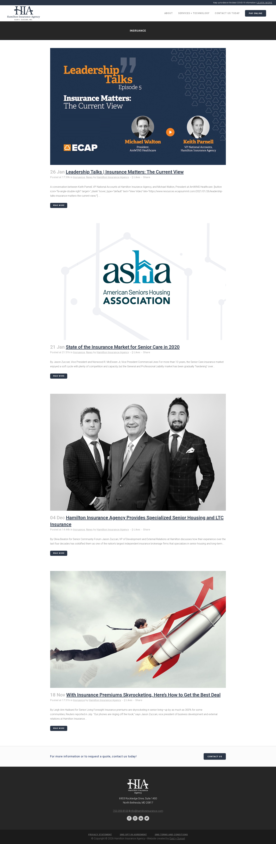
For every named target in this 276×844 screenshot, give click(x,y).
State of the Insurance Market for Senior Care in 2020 (123, 347)
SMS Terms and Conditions (171, 834)
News (89, 177)
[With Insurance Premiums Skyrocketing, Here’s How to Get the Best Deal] (138, 629)
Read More (58, 205)
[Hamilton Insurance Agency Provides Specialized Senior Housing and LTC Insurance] (138, 452)
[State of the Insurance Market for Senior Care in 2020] (138, 281)
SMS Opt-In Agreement (133, 834)
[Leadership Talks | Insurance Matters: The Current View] (138, 106)
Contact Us (214, 756)
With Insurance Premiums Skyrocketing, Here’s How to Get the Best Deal (143, 695)
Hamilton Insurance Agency (113, 177)
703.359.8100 (121, 810)
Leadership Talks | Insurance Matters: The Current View (125, 172)
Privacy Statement (100, 834)
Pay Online (255, 13)
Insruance (79, 177)
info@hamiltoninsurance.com (146, 810)
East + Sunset (177, 838)
